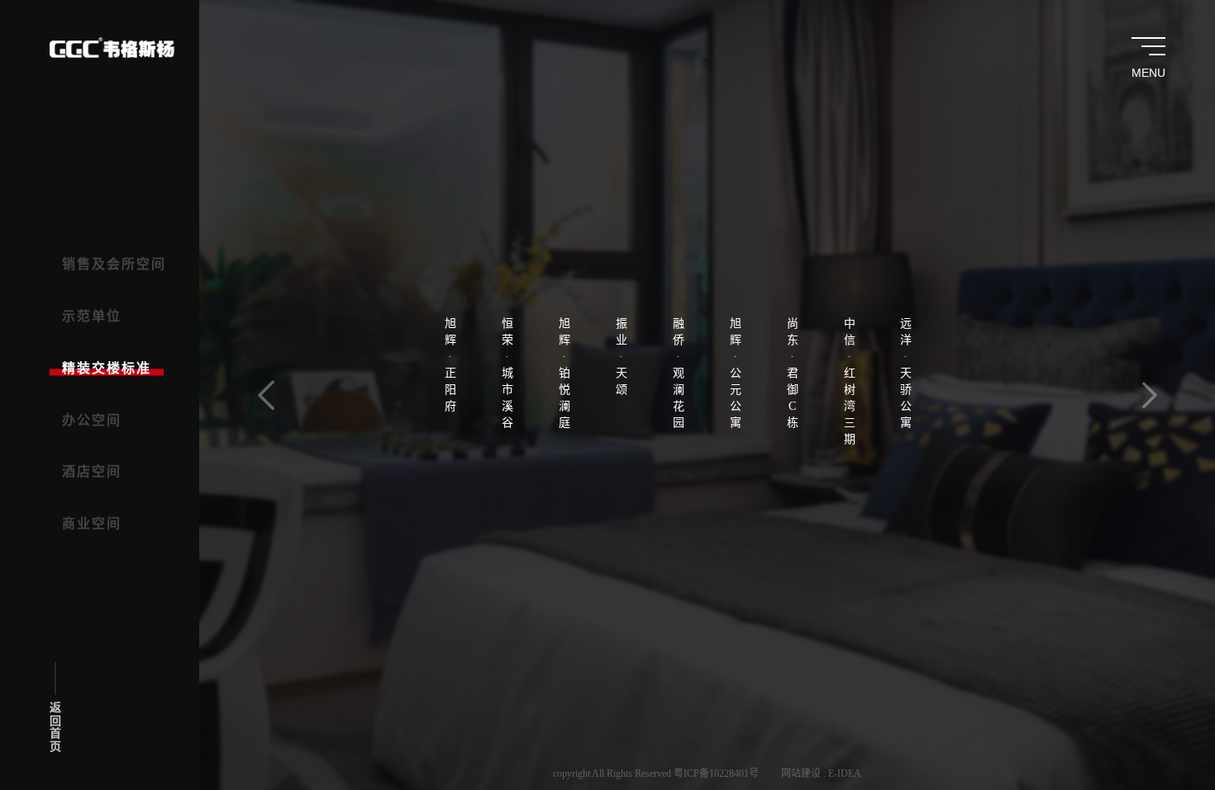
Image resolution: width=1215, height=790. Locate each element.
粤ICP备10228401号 (716, 773)
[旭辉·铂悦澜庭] (564, 226)
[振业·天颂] (621, 209)
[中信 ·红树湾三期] (849, 234)
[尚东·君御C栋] (792, 226)
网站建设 (801, 773)
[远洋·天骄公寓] (905, 226)
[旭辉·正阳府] (450, 218)
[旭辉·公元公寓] (735, 226)
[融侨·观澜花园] (678, 226)
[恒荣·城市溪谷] (507, 226)
